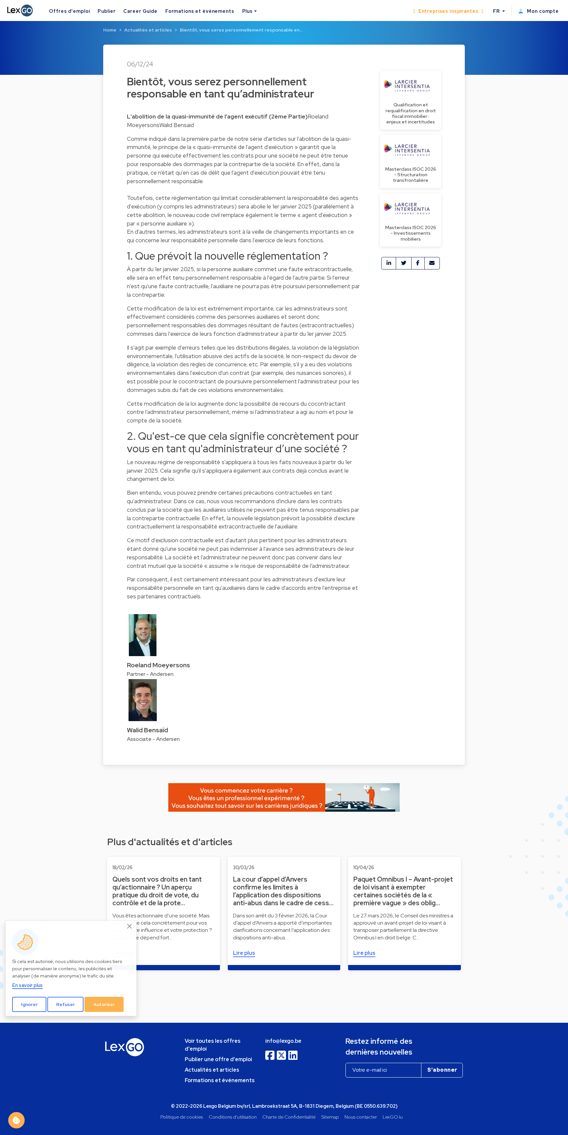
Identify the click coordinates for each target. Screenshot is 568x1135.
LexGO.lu (393, 1117)
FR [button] (497, 11)
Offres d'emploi (69, 11)
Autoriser (104, 1004)
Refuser (65, 1004)
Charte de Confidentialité (289, 1117)
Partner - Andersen (150, 674)
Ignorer (29, 1004)
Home (109, 30)
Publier (106, 11)
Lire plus (244, 953)
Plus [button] (247, 11)
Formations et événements (199, 11)
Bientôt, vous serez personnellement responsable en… (241, 30)
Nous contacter (360, 1117)
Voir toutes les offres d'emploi (213, 1045)
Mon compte (542, 11)
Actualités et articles (148, 30)
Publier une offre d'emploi (218, 1059)
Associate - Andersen (153, 739)
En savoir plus (27, 985)
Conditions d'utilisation (233, 1117)
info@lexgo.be (283, 1041)
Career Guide (140, 11)
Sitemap (330, 1117)
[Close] (130, 926)
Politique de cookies (181, 1117)
